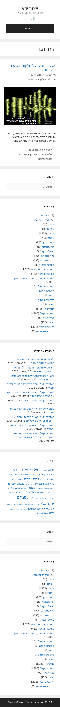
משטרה (31, 488)
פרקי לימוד (48, 317)
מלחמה (46, 488)
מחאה (52, 488)
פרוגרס (36, 504)
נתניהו (40, 492)
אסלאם (18, 474)
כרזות (27, 484)
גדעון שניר (44, 480)
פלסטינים (30, 498)
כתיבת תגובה (45, 158)
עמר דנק (12, 493)
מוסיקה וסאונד (46, 264)
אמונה (51, 233)
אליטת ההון (49, 474)
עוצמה (21, 492)
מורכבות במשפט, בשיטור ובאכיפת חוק (34, 278)
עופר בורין (30, 492)
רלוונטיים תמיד (46, 326)
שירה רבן (34, 154)
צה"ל (31, 505)
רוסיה (8, 504)
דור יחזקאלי (48, 246)
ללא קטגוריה (47, 255)
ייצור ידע (30, 8)
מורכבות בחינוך (46, 273)
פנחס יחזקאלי (47, 313)
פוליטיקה (49, 308)
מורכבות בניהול (46, 286)
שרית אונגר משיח (45, 331)
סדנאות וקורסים (46, 300)
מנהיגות (40, 488)
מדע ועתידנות (47, 260)
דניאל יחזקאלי (47, 251)
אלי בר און (22, 470)
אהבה (51, 224)
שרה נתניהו (23, 154)
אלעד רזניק (46, 154)
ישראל (32, 484)
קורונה (51, 322)
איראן (30, 470)
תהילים (51, 513)
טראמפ (46, 484)
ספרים (50, 304)
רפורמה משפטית (36, 508)
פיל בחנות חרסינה (41, 498)
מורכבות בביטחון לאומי (40, 149)
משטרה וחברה (46, 291)
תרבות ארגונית (42, 513)
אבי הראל (40, 470)
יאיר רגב (38, 484)
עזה (17, 492)
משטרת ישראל (18, 488)
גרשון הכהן (48, 242)
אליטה (13, 470)
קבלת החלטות (24, 505)
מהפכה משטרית (16, 483)
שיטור (24, 509)
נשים (51, 295)
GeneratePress (15, 702)
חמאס (20, 480)
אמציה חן (25, 475)
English (45, 215)
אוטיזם (50, 229)
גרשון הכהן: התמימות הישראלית (37, 400)
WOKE (51, 470)
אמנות (50, 237)
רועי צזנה (50, 509)
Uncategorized (40, 220)
